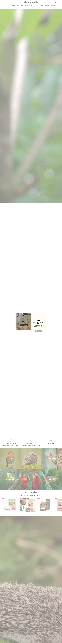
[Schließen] (45, 314)
